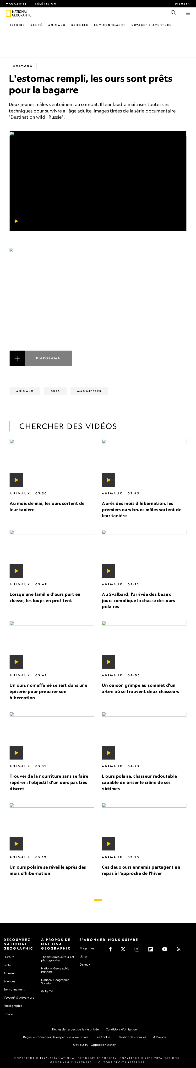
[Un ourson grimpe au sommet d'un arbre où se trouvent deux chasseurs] (144, 645)
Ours (55, 391)
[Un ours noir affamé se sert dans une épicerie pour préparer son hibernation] (52, 645)
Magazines (16, 3)
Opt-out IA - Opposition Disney (94, 1044)
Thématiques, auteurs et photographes (57, 958)
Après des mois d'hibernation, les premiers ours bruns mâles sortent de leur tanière (141, 509)
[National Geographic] (8, 13)
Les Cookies (103, 1037)
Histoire (16, 24)
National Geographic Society (55, 981)
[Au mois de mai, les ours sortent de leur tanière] (52, 463)
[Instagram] (138, 951)
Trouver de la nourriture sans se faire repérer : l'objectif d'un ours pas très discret (49, 782)
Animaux (57, 24)
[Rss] (180, 951)
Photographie (13, 1005)
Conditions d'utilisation (121, 1029)
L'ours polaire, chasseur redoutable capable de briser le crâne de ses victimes (139, 782)
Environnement (110, 24)
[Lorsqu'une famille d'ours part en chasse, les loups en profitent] (52, 554)
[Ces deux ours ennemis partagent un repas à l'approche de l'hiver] (144, 827)
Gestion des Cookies (132, 1037)
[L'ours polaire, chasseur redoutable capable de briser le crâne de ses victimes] (144, 736)
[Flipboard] (152, 951)
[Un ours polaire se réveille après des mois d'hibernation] (52, 827)
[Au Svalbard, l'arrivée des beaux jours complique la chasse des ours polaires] (144, 554)
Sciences (79, 24)
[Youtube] (166, 951)
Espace (8, 1014)
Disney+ (182, 3)
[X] (125, 951)
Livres (84, 956)
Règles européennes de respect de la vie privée (56, 1037)
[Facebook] (112, 951)
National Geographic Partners (55, 970)
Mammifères (89, 391)
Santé (37, 24)
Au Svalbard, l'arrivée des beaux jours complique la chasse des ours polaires (138, 600)
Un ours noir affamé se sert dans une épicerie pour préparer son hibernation (48, 691)
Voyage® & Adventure (19, 997)
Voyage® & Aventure (151, 24)
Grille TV (47, 991)
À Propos (159, 1037)
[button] (98, 307)
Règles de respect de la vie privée (75, 1029)
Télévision (45, 3)
